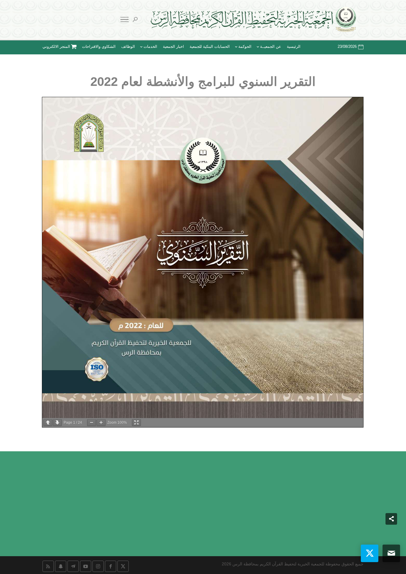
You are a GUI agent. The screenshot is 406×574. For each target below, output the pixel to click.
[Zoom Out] (91, 422)
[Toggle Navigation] (124, 20)
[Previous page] (47, 422)
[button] (391, 534)
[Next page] (57, 422)
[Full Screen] (136, 422)
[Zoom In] (101, 422)
